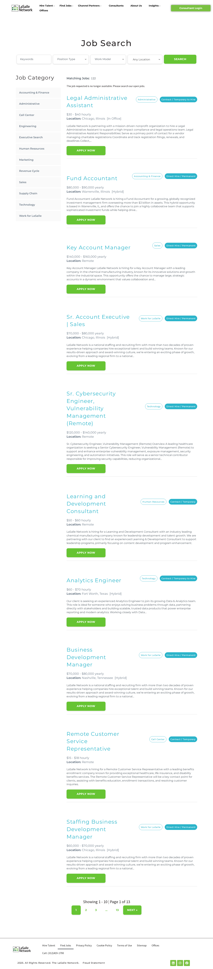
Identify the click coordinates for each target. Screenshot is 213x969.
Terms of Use (124, 945)
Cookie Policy (104, 945)
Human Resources (31, 148)
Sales (22, 182)
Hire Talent (46, 5)
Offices (43, 10)
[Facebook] (187, 963)
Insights (154, 5)
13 (117, 910)
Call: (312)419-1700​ (53, 953)
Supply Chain (28, 193)
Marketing (26, 159)
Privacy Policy (84, 945)
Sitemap (142, 945)
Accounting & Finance (34, 92)
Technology (27, 204)
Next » (132, 910)
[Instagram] (180, 963)
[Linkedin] (173, 963)
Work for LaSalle (30, 215)
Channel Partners (89, 5)
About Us (136, 5)
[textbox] (75, 59)
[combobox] (71, 59)
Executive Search (31, 137)
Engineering (27, 126)
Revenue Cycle (29, 171)
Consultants (116, 5)
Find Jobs (65, 5)
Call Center (26, 115)
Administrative (29, 103)
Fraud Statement (94, 962)
